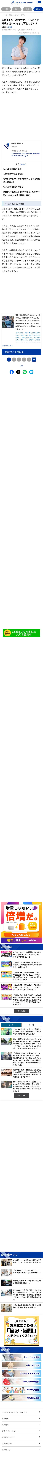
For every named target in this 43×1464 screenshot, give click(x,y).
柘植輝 (10, 27)
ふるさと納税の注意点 (13, 187)
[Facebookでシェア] (12, 372)
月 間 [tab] (31, 1025)
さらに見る (21, 1011)
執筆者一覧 (6, 1449)
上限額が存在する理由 (13, 174)
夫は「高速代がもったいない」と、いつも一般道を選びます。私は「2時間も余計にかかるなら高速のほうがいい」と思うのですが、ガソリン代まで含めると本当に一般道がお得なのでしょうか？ (27, 1043)
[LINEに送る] (25, 372)
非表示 (23, 164)
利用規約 (5, 1424)
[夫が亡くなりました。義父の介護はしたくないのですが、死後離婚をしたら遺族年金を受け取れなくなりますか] (6, 1031)
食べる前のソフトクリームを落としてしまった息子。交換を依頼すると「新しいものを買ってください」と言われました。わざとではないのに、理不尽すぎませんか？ (27, 1086)
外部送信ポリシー (8, 1437)
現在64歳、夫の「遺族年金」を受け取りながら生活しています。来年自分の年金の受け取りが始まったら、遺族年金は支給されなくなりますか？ (27, 1073)
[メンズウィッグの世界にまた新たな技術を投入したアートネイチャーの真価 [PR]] (21, 1265)
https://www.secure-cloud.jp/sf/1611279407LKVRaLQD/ (25, 154)
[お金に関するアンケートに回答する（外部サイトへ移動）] (21, 1331)
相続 (27, 9)
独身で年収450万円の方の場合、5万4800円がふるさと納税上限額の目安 (21, 193)
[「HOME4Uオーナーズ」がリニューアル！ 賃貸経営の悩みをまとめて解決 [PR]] (21, 1276)
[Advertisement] (21, 117)
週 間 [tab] (11, 1025)
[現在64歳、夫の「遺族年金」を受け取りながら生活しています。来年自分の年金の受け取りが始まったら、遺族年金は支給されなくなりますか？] (6, 1072)
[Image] (21, 633)
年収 (17, 9)
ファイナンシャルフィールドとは (14, 1412)
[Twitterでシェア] (18, 372)
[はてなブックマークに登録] (31, 372)
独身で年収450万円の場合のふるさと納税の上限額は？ (21, 180)
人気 (6, 9)
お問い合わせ (7, 1443)
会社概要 (5, 1418)
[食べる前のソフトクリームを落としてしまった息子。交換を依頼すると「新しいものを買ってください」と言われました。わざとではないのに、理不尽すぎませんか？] (6, 1084)
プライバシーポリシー (10, 1431)
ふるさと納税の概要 (12, 169)
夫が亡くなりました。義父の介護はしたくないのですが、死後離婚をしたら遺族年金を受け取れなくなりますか (27, 1031)
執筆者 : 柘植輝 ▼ (17, 143)
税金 (38, 9)
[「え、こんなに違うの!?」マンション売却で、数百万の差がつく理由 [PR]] (21, 1311)
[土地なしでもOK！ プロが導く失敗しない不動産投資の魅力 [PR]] (21, 1285)
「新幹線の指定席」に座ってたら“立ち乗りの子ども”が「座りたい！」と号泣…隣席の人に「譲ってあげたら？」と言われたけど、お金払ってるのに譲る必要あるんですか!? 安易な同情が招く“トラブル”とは (27, 1059)
